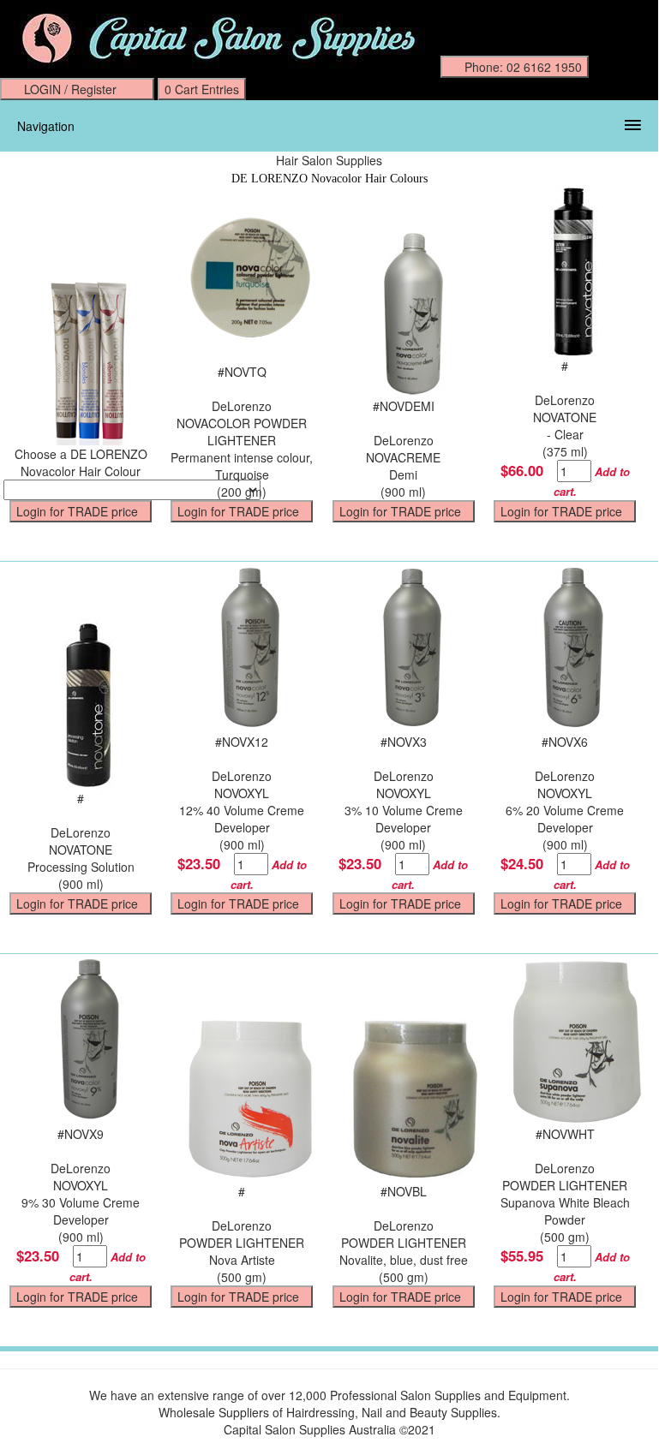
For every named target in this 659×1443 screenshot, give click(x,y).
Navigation (46, 125)
